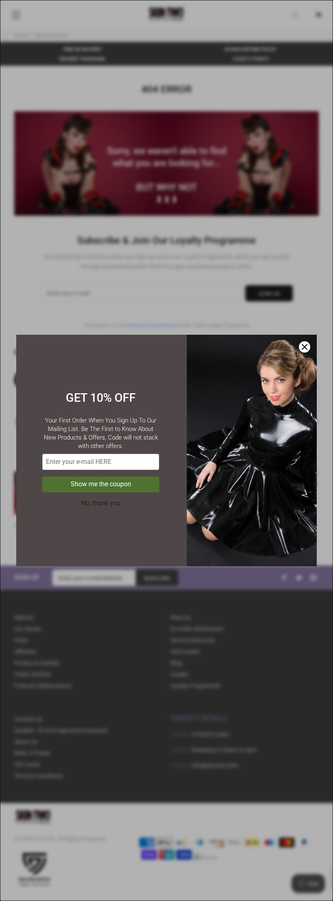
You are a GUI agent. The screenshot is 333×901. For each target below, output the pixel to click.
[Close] (304, 347)
